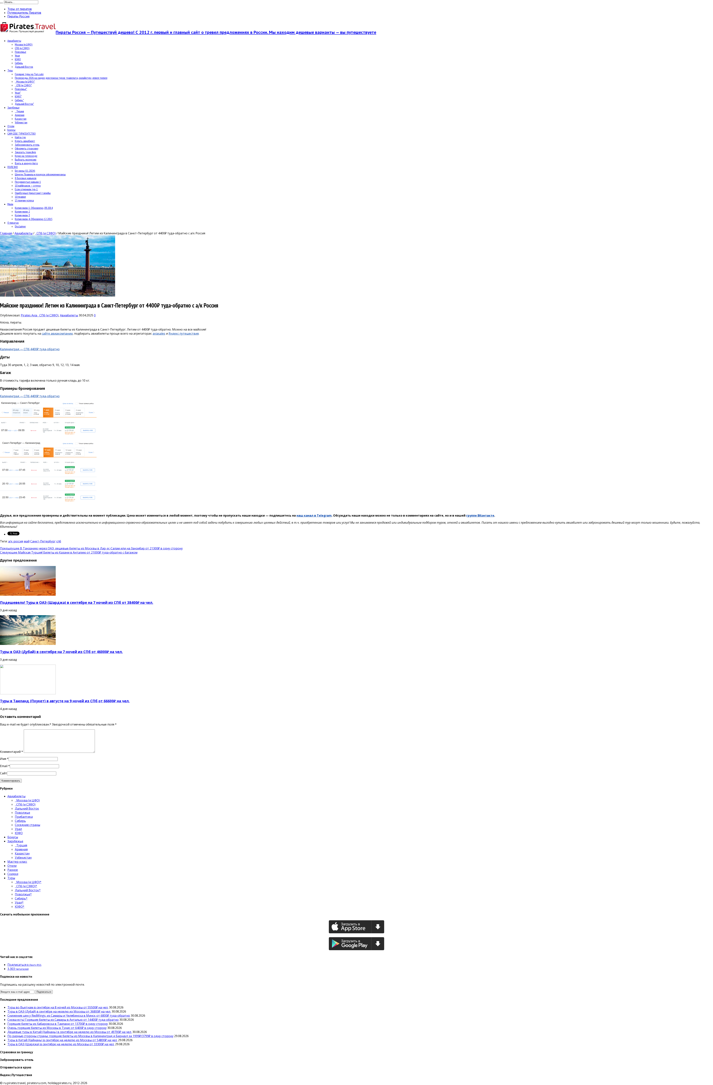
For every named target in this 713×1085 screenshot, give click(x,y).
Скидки (12, 874)
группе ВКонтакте (480, 515)
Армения (19, 115)
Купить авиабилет (25, 141)
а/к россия (15, 541)
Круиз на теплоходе (26, 156)
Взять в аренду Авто (26, 163)
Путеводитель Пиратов (24, 12)
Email (3, 766)
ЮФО (18, 59)
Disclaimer (20, 226)
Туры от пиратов (19, 9)
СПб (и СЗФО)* (23, 85)
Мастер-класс (17, 862)
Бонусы (11, 130)
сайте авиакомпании (57, 333)
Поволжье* (21, 89)
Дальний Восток (24, 67)
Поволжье (20, 52)
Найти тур (20, 137)
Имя (3, 759)
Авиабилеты (14, 41)
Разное (12, 870)
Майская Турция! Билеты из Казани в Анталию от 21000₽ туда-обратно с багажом (68, 552)
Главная (6, 233)
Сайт (3, 773)
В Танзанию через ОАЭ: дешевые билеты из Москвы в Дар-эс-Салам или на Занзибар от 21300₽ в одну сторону (91, 548)
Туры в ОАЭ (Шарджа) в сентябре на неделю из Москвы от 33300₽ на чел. (60, 1044)
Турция (19, 111)
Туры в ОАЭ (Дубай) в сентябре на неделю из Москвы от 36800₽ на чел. (59, 1011)
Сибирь (19, 63)
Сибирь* (19, 100)
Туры (10, 70)
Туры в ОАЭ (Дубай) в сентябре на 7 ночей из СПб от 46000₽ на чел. (61, 651)
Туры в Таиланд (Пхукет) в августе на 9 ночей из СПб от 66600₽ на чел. (65, 701)
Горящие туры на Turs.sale (29, 74)
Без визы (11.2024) (25, 171)
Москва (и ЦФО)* (25, 81)
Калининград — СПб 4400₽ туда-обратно (30, 349)
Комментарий (11, 752)
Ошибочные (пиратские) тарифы (33, 193)
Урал (17, 55)
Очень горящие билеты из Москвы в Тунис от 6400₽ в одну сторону (57, 1028)
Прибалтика (24, 817)
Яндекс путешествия (184, 333)
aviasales (159, 333)
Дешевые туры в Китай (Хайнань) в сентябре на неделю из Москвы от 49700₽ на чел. (69, 1032)
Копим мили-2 (22, 211)
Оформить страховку (26, 148)
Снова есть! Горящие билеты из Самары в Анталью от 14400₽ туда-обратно (63, 1020)
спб (58, 541)
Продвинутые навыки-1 (28, 182)
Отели (10, 126)
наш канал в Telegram (314, 515)
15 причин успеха (24, 200)
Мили (10, 204)
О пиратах (13, 223)
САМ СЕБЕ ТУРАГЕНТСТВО (21, 133)
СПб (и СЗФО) (22, 48)
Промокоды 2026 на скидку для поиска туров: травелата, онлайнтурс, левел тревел (61, 78)
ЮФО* (18, 96)
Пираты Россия (18, 16)
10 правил (20, 197)
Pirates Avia (29, 315)
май (27, 541)
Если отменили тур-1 (26, 189)
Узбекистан (21, 122)
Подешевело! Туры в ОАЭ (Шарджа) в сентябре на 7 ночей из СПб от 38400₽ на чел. (76, 602)
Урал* (18, 93)
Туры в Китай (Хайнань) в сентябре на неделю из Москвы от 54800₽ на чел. (62, 1040)
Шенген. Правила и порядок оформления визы (40, 174)
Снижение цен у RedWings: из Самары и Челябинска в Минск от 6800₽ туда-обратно (68, 1016)
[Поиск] (1, 3)
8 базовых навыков (25, 178)
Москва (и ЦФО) (23, 44)
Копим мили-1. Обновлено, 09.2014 (34, 208)
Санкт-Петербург (43, 541)
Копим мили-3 (22, 215)
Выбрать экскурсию (25, 159)
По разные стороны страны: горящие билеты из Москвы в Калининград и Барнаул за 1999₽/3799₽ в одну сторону (90, 1036)
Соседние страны (27, 825)
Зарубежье (13, 107)
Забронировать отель (27, 145)
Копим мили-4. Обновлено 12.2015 (33, 219)
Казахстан (20, 119)
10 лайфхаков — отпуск (28, 185)
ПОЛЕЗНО (12, 167)
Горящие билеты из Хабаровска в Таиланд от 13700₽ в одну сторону (57, 1024)
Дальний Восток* (24, 104)
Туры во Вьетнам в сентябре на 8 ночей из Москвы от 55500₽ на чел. (57, 1007)
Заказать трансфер (25, 152)
